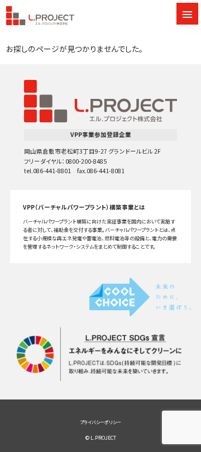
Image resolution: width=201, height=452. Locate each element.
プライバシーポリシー (100, 422)
